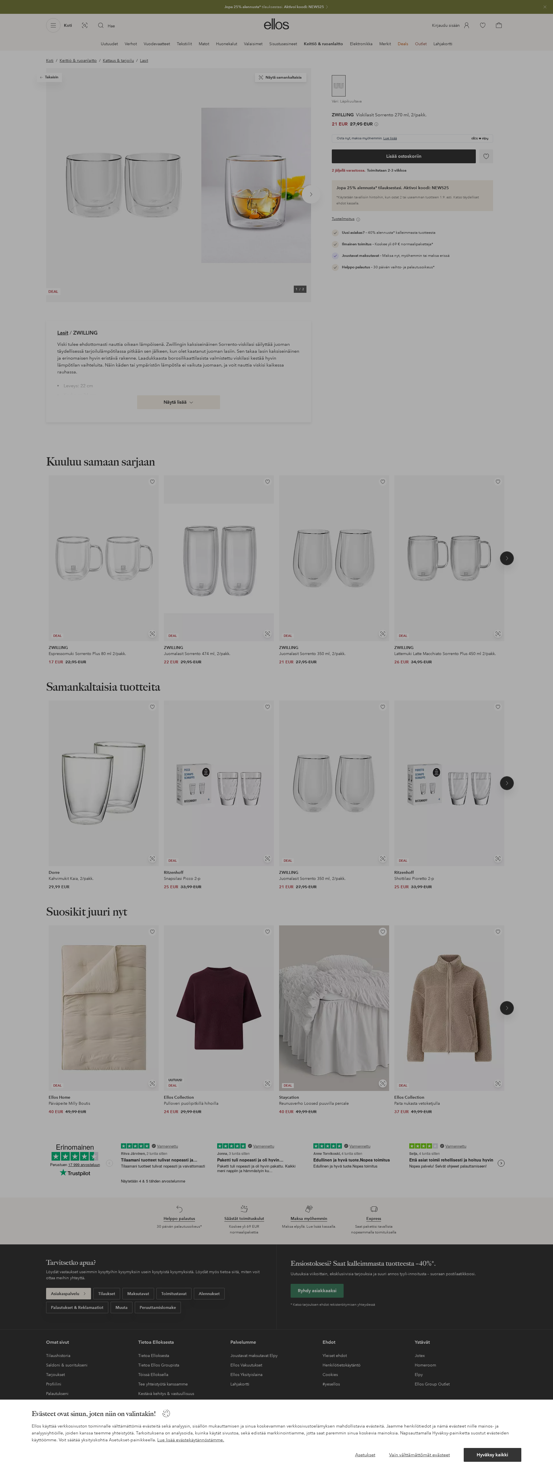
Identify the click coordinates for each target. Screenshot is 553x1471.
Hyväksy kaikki (492, 1454)
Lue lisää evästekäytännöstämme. (190, 1439)
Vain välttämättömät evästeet (419, 1454)
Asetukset (365, 1454)
